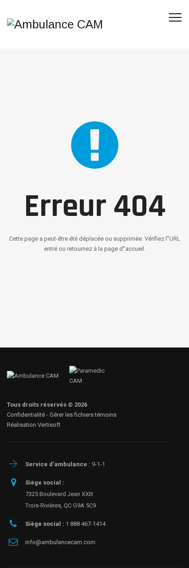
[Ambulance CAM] (55, 24)
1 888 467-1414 (65, 523)
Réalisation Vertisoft (34, 424)
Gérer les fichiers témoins (83, 414)
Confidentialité (26, 414)
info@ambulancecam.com (60, 542)
